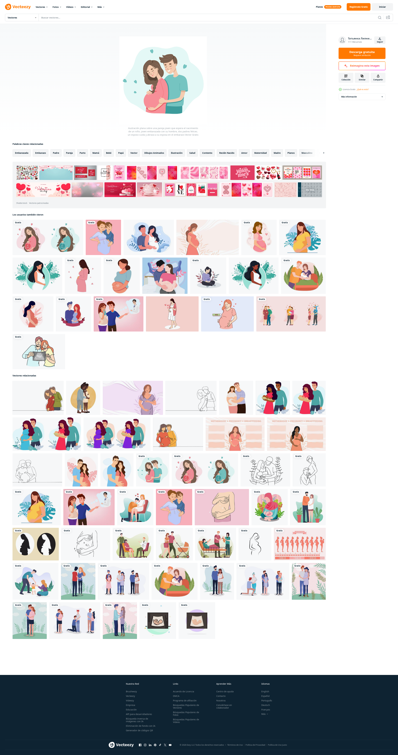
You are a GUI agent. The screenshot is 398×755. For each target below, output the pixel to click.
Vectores (40, 6)
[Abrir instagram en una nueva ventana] (145, 745)
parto (83, 152)
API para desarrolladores (139, 714)
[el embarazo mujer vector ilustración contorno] (255, 544)
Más (99, 6)
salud (192, 152)
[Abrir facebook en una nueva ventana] (140, 745)
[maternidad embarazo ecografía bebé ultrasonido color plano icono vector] (157, 620)
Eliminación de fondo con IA (140, 725)
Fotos (56, 6)
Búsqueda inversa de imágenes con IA (137, 720)
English (265, 691)
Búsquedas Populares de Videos (186, 721)
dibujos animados (154, 152)
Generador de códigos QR (139, 730)
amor (244, 152)
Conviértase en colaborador (224, 706)
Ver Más (310, 189)
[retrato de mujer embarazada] (122, 276)
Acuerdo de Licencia (183, 691)
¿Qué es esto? (363, 89)
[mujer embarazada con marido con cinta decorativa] (73, 314)
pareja (69, 152)
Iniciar (382, 6)
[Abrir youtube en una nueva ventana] (170, 745)
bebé (108, 152)
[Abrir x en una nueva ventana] (165, 745)
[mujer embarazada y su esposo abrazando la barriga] (308, 507)
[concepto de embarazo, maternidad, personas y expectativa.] (259, 237)
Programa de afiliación (185, 700)
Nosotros (221, 700)
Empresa (130, 705)
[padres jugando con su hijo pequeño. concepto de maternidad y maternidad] (35, 581)
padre (56, 152)
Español (265, 695)
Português (266, 700)
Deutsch (265, 705)
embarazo (40, 152)
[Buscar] (380, 17)
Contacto (221, 695)
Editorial (85, 6)
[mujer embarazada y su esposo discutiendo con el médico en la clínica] (133, 544)
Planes (319, 6)
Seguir (380, 42)
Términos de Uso (235, 744)
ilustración (177, 152)
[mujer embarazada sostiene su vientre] (302, 237)
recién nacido (226, 152)
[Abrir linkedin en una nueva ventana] (150, 745)
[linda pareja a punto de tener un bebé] (78, 581)
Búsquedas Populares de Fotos (186, 713)
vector (133, 152)
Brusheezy (131, 691)
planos (291, 152)
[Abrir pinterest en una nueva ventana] (155, 745)
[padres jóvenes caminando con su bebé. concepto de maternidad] (174, 544)
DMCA (176, 695)
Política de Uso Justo (277, 744)
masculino (307, 152)
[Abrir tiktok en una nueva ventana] (160, 745)
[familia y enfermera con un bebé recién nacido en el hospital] (215, 544)
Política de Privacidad (255, 744)
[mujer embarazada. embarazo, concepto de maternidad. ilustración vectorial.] (37, 276)
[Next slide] (321, 153)
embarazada (21, 152)
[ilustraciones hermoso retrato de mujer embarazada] (172, 314)
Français (265, 709)
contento (207, 152)
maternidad (260, 152)
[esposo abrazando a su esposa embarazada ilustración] (135, 507)
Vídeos (69, 6)
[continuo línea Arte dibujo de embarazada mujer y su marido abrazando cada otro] (265, 469)
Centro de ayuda (225, 691)
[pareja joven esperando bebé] (103, 237)
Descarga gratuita (362, 53)
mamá (95, 152)
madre (277, 152)
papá (121, 152)
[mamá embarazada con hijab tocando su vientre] (269, 507)
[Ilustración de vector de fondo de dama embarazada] (149, 237)
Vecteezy (130, 695)
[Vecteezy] (18, 7)
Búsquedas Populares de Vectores (186, 706)
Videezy (130, 700)
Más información (349, 96)
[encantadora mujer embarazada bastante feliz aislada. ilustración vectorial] (83, 276)
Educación (131, 709)
